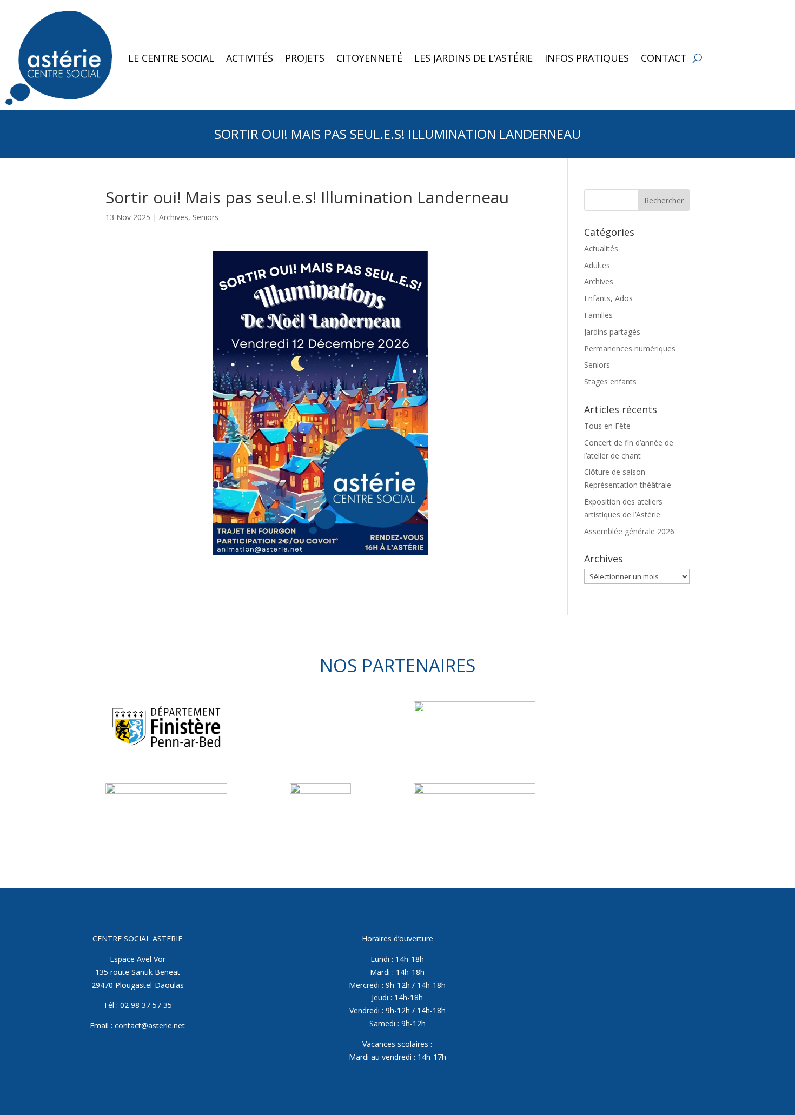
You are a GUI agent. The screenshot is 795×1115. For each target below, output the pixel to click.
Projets (304, 57)
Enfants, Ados (608, 298)
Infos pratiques (587, 57)
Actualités (601, 248)
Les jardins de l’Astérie (473, 57)
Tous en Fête (607, 426)
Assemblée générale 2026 (629, 531)
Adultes (597, 265)
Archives (173, 217)
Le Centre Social (171, 57)
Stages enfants (610, 381)
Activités (249, 57)
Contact (664, 57)
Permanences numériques (629, 348)
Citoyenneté (369, 57)
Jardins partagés (612, 332)
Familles (598, 315)
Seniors (205, 217)
